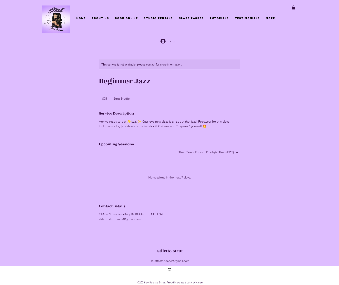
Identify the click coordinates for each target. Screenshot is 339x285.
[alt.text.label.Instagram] (169, 270)
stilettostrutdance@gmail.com (170, 261)
